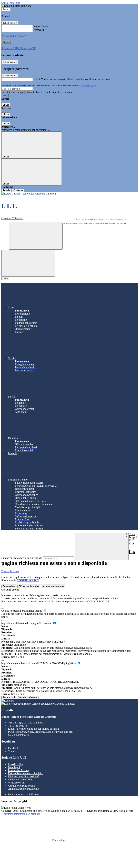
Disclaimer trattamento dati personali (20, 813)
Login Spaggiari (88, 85)
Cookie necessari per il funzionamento (22, 610)
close (5, 278)
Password (38, 29)
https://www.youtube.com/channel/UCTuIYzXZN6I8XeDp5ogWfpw (39, 663)
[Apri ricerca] (36, 236)
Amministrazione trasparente (23, 788)
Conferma (18, 190)
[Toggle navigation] (28, 263)
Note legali (14, 767)
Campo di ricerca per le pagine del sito (21, 558)
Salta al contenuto (10, 2)
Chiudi (6, 105)
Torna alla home (10, 571)
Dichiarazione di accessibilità (23, 776)
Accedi (6, 9)
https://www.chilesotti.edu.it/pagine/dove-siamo (27, 623)
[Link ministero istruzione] (16, 5)
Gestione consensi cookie (21, 785)
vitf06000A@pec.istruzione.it (44, 731)
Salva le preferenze (27, 697)
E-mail (37, 79)
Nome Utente (40, 26)
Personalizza (9, 586)
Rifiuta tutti (29, 586)
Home (132, 534)
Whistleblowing (16, 782)
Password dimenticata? (13, 36)
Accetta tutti (53, 586)
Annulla (6, 190)
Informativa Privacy (18, 770)
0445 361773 (20, 725)
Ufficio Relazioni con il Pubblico (25, 773)
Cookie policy (15, 764)
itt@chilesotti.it (37, 728)
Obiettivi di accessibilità (21, 779)
